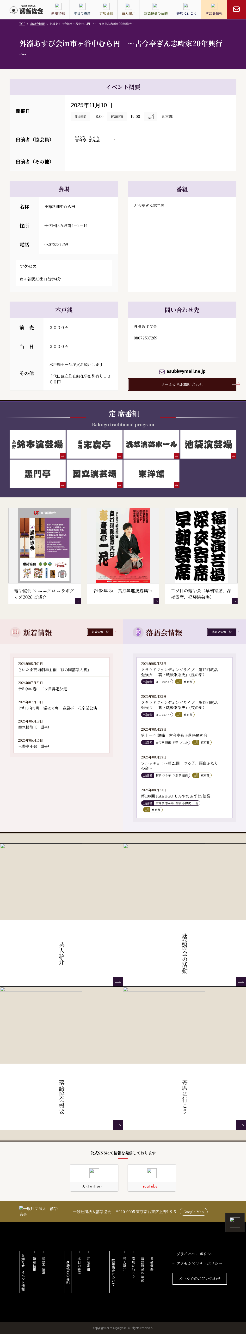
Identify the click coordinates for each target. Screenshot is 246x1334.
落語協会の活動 (142, 1269)
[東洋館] (151, 474)
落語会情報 (37, 24)
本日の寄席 (79, 1266)
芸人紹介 (124, 1264)
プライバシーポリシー (195, 1254)
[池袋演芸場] (208, 444)
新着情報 (34, 1264)
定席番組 (88, 1264)
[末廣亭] (95, 444)
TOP (22, 24)
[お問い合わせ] (236, 9)
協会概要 (151, 1264)
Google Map (194, 1211)
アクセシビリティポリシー (199, 1263)
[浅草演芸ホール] (151, 444)
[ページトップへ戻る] (235, 1222)
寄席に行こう (133, 1267)
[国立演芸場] (95, 474)
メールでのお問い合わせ (199, 1278)
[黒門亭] (38, 474)
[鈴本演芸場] (38, 444)
